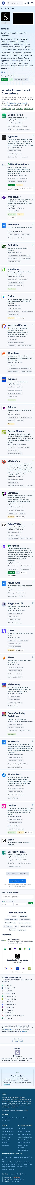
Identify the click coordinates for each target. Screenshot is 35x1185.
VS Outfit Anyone (9, 993)
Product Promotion (8, 1118)
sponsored (7, 1084)
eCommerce (15, 1164)
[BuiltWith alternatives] (4, 246)
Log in (4, 901)
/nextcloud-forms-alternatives (11, 323)
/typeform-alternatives (9, 134)
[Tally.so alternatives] (4, 408)
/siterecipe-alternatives (9, 739)
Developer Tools (18, 1157)
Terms (23, 1174)
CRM (3, 1162)
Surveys (12, 930)
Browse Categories (8, 1128)
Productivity (18, 1162)
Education (11, 1169)
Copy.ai (14, 66)
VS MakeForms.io (10, 1004)
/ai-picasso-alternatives (9, 222)
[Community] (28, 3)
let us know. (23, 1031)
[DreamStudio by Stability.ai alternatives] (4, 714)
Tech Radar (21, 1128)
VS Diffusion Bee (9, 1013)
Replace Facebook (24, 1131)
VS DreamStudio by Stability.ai (14, 1015)
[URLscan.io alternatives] (4, 461)
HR (21, 1164)
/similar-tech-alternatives (9, 772)
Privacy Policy (15, 1174)
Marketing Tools (8, 926)
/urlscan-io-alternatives (9, 459)
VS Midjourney (9, 1007)
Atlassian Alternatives (25, 1137)
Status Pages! (6, 1137)
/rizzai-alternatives (7, 655)
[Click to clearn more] (17, 1077)
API (9, 1120)
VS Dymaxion (8, 1002)
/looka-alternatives (7, 628)
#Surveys (20, 108)
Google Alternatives (24, 1134)
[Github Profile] (26, 79)
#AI (14, 108)
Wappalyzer (18, 61)
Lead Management (25, 919)
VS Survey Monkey (10, 999)
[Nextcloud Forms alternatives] (4, 326)
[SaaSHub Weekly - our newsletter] (25, 3)
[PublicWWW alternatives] (4, 525)
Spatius (16, 1056)
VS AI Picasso (8, 991)
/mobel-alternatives (8, 838)
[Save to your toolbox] (5, 23)
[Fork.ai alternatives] (4, 297)
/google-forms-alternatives (10, 113)
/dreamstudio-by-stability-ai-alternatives (14, 711)
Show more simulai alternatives (17, 874)
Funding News (6, 1140)
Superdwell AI (23, 66)
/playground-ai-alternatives (10, 601)
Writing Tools (28, 1164)
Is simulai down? (17, 1041)
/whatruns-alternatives (9, 351)
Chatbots (14, 916)
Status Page (18, 79)
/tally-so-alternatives (8, 405)
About (4, 1120)
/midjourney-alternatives (9, 682)
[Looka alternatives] (4, 631)
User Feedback (22, 930)
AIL (4, 583)
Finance (4, 1169)
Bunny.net (17, 1177)
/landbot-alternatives (8, 803)
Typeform (5, 61)
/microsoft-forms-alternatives (11, 850)
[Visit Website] (32, 136)
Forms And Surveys (11, 919)
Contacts (19, 1118)
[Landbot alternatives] (4, 806)
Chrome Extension (8, 1134)
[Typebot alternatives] (4, 379)
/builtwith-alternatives (8, 243)
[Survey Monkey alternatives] (4, 432)
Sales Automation (26, 926)
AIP (4, 225)
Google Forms (23, 58)
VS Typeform (8, 1010)
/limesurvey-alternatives (9, 267)
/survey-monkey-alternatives (11, 429)
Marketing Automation (24, 923)
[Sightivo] (4, 546)
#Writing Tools (6, 108)
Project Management (8, 1166)
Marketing (27, 1162)
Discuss (25, 1118)
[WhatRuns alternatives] (4, 354)
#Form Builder (28, 108)
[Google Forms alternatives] (4, 115)
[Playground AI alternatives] (4, 604)
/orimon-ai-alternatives (9, 491)
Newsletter (5, 1145)
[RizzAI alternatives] (4, 658)
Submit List (5, 1142)
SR (4, 742)
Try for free (11, 185)
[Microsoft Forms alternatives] (4, 852)
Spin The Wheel (19, 1179)
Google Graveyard (24, 1142)
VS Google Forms (10, 996)
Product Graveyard (24, 1140)
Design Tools (28, 1157)
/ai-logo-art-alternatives (9, 581)
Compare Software (8, 1131)
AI (8, 916)
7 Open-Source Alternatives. (15, 103)
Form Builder (23, 916)
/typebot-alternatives (8, 377)
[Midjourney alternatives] (4, 685)
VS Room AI (8, 1018)
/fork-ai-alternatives (8, 294)
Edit (4, 72)
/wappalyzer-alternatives (9, 195)
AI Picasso (5, 68)
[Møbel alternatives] (4, 840)
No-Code (8, 1157)
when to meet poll (16, 1181)
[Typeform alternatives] (4, 137)
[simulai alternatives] (5, 16)
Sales (16, 926)
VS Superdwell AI (9, 988)
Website (4, 79)
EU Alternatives (8, 1030)
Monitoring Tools (22, 1166)
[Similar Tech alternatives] (4, 775)
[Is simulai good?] (11, 79)
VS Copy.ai (7, 985)
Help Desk (10, 1162)
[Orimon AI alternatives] (4, 493)
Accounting (5, 1164)
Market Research (10, 923)
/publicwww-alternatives (9, 522)
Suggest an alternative (18, 881)
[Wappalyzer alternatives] (4, 197)
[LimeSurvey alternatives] (4, 270)
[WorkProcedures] (4, 165)
